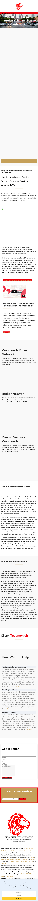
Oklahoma (4, 859)
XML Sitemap (9, 876)
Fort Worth (23, 861)
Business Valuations (9, 712)
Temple (3, 863)
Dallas (17, 861)
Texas (32, 857)
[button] (19, 667)
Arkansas (18, 859)
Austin (13, 861)
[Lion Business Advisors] (19, 6)
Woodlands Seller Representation (14, 667)
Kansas (32, 859)
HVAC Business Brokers (27, 851)
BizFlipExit (27, 849)
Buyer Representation (9, 690)
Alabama (24, 859)
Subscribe (22, 799)
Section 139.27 (26, 874)
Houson (30, 861)
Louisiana (11, 859)
